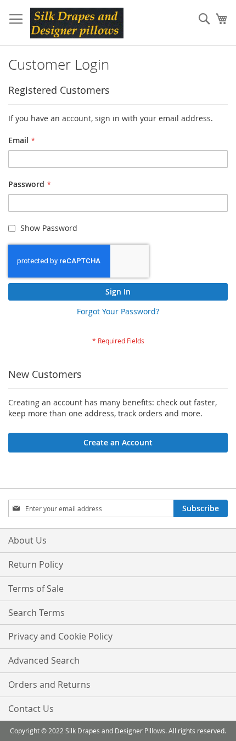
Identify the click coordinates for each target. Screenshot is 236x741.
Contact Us (31, 709)
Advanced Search (44, 660)
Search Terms (36, 613)
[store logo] (76, 23)
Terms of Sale (36, 588)
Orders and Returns (49, 684)
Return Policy (35, 564)
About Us (27, 540)
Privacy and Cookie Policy (60, 636)
